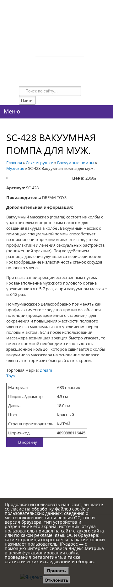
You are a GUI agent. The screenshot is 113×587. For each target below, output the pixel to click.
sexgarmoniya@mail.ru (70, 472)
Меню (12, 111)
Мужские (15, 168)
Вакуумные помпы (75, 162)
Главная (14, 162)
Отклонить (56, 580)
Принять (56, 570)
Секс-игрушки (39, 162)
